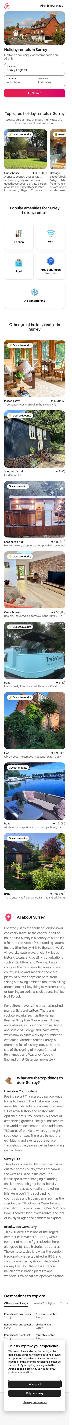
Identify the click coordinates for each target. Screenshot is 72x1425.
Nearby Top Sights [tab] (44, 1303)
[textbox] (19, 82)
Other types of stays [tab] (16, 1303)
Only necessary (35, 1393)
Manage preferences (35, 1402)
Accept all (35, 1384)
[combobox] (34, 70)
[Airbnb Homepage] (6, 5)
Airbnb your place (51, 6)
